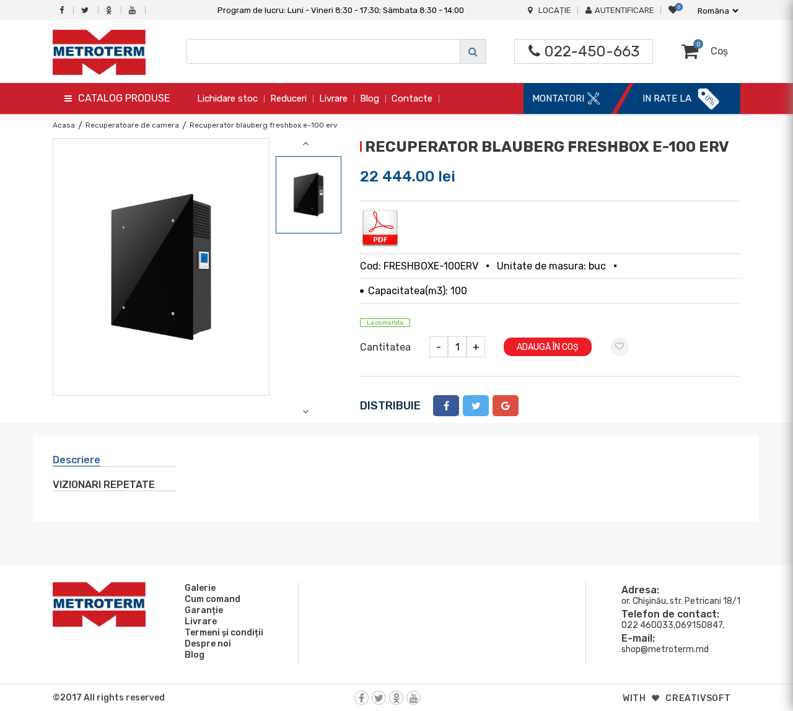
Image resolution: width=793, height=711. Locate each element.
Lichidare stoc (227, 98)
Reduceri (288, 98)
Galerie (200, 588)
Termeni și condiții (224, 632)
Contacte (412, 98)
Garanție (204, 610)
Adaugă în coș (548, 347)
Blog (369, 98)
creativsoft (698, 698)
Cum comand (212, 599)
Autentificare (624, 10)
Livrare (333, 98)
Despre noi (208, 644)
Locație (554, 10)
